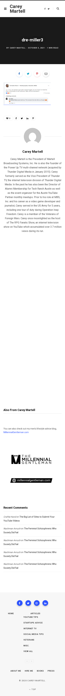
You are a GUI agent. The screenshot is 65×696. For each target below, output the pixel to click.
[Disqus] (32, 275)
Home (11, 613)
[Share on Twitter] (28, 73)
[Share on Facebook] (19, 73)
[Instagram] (37, 603)
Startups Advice (33, 623)
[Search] (56, 8)
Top (33, 689)
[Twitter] (28, 603)
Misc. (26, 646)
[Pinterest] (37, 73)
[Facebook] (20, 603)
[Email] (46, 73)
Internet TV (30, 628)
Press (51, 671)
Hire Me (29, 671)
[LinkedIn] (27, 118)
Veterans (29, 640)
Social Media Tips (34, 634)
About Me (15, 671)
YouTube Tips (31, 617)
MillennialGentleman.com (16, 432)
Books (40, 671)
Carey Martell (18, 48)
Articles (35, 613)
